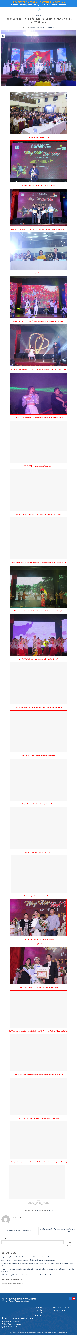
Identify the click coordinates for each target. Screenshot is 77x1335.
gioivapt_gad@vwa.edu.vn (13, 1321)
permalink (50, 1210)
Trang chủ (38, 1307)
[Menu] (2, 9)
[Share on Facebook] (33, 1203)
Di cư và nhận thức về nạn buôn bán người (18, 1230)
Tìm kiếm (4, 1239)
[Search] (75, 9)
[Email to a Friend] (40, 1203)
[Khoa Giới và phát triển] (38, 10)
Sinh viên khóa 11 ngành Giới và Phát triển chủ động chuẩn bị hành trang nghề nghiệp (28, 1260)
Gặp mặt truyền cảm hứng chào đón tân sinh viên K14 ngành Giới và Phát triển (26, 1257)
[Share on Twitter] (36, 1203)
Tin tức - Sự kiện (40, 1313)
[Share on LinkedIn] (47, 1203)
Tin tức (38, 15)
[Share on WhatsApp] (30, 1203)
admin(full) (50, 27)
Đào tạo (38, 1315)
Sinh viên (63, 1310)
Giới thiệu (38, 1310)
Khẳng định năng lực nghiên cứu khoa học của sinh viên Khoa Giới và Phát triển (26, 1275)
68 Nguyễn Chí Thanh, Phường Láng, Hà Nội (19, 1318)
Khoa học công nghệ (60, 1307)
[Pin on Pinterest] (43, 1203)
